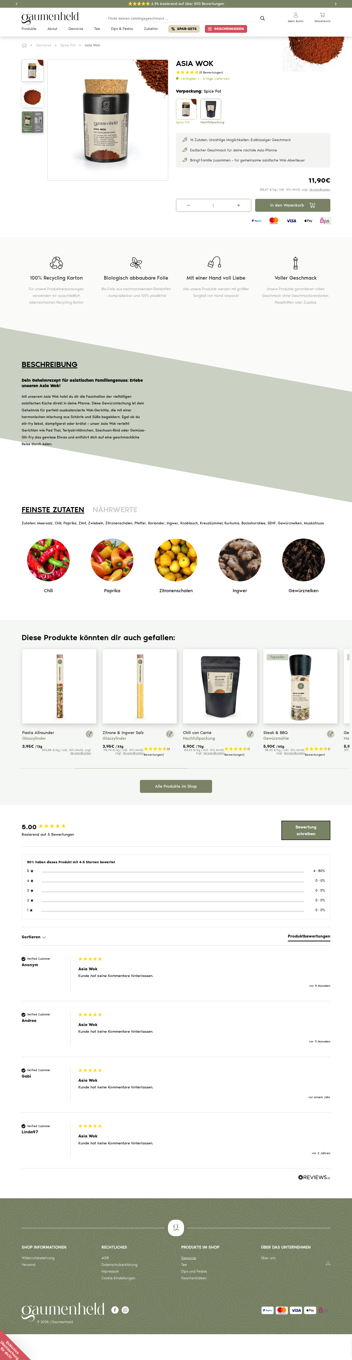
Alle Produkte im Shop (176, 786)
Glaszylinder (54, 738)
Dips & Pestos (122, 29)
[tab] (309, 937)
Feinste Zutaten (53, 509)
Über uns (268, 1258)
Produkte (29, 29)
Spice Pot (68, 45)
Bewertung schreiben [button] (306, 830)
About (52, 29)
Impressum (110, 1271)
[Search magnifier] (262, 18)
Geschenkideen (229, 29)
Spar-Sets (187, 29)
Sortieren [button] (32, 936)
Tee (97, 29)
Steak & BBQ (215, 732)
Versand (28, 1265)
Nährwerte (115, 509)
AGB (105, 1258)
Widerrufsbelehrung (38, 1258)
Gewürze (75, 29)
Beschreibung (50, 364)
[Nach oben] (328, 1264)
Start (24, 45)
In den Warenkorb (287, 205)
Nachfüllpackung (139, 738)
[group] (49, 827)
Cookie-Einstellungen (118, 1278)
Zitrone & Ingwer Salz (63, 732)
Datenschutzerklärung (120, 1265)
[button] (161, 69)
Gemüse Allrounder (302, 732)
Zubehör (151, 29)
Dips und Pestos (194, 1271)
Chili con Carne (137, 732)
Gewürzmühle (216, 738)
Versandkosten (319, 189)
